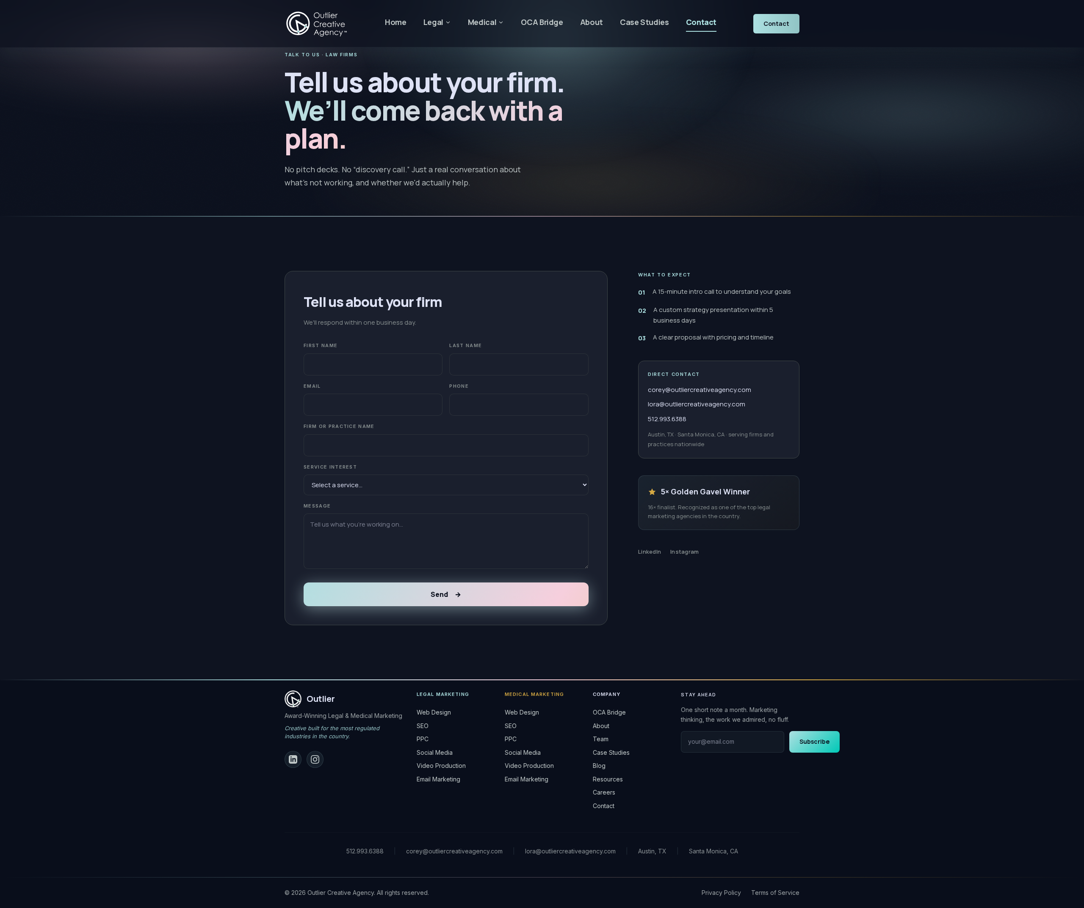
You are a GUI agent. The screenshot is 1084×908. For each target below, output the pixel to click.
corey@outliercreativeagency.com (699, 389)
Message (317, 506)
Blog (599, 765)
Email (312, 386)
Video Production (441, 765)
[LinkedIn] (293, 759)
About (591, 22)
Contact (701, 22)
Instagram (684, 551)
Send (446, 594)
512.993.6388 (667, 418)
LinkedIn (649, 551)
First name (320, 345)
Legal (433, 22)
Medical (482, 22)
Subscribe (814, 741)
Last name (465, 345)
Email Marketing (438, 779)
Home (395, 22)
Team (600, 738)
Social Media (435, 752)
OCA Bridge (542, 22)
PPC (423, 738)
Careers (604, 792)
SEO (423, 725)
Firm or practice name (339, 426)
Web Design (434, 712)
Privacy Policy (721, 892)
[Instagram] (315, 759)
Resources (608, 779)
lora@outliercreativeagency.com (696, 404)
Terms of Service (775, 892)
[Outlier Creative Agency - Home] (316, 23)
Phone (459, 386)
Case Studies (644, 22)
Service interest (330, 467)
